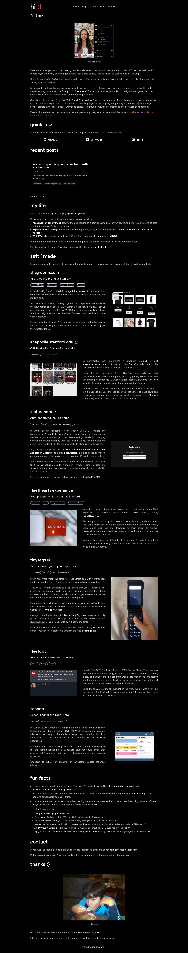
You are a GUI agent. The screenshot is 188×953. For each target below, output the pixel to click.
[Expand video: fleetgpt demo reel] (53, 683)
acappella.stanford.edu (51, 342)
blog (84, 6)
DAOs (115, 236)
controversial (37, 294)
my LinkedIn (101, 247)
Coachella (120, 229)
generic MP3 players (49, 813)
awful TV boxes (48, 817)
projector (40, 824)
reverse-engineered (81, 824)
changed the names (74, 291)
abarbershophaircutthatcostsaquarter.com (54, 789)
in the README (92, 477)
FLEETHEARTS (90, 515)
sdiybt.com (113, 786)
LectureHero (41, 411)
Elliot (48, 761)
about (76, 6)
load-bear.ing (138, 793)
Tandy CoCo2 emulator (74, 91)
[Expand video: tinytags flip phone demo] (134, 608)
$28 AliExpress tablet (46, 820)
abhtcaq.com (127, 786)
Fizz (60, 322)
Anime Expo (133, 229)
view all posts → (38, 196)
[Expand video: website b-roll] (94, 40)
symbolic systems (76, 213)
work (102, 6)
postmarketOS (92, 831)
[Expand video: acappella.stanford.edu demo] (53, 379)
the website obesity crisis (87, 932)
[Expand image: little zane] (94, 897)
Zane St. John (97, 947)
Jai (136, 103)
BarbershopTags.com (75, 615)
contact (111, 6)
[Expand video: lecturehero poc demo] (134, 454)
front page (96, 325)
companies (101, 236)
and (110, 236)
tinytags (38, 559)
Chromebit (57, 831)
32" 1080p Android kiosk (48, 828)
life (94, 6)
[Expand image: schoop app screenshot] (134, 746)
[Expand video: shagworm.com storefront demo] (134, 310)
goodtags (87, 630)
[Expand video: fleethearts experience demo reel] (53, 528)
